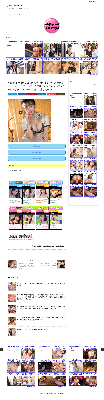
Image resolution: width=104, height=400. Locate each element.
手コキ (49, 246)
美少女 (57, 246)
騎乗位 (62, 246)
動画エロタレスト (94, 74)
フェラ (44, 246)
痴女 (53, 246)
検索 (71, 81)
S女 (15, 37)
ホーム (9, 37)
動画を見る (36, 146)
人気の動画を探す (37, 158)
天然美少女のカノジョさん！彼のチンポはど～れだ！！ (33, 329)
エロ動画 (39, 246)
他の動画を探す (36, 152)
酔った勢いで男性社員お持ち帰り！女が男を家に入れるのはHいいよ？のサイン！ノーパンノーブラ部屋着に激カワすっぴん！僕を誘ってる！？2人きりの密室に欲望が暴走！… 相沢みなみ (41, 297)
